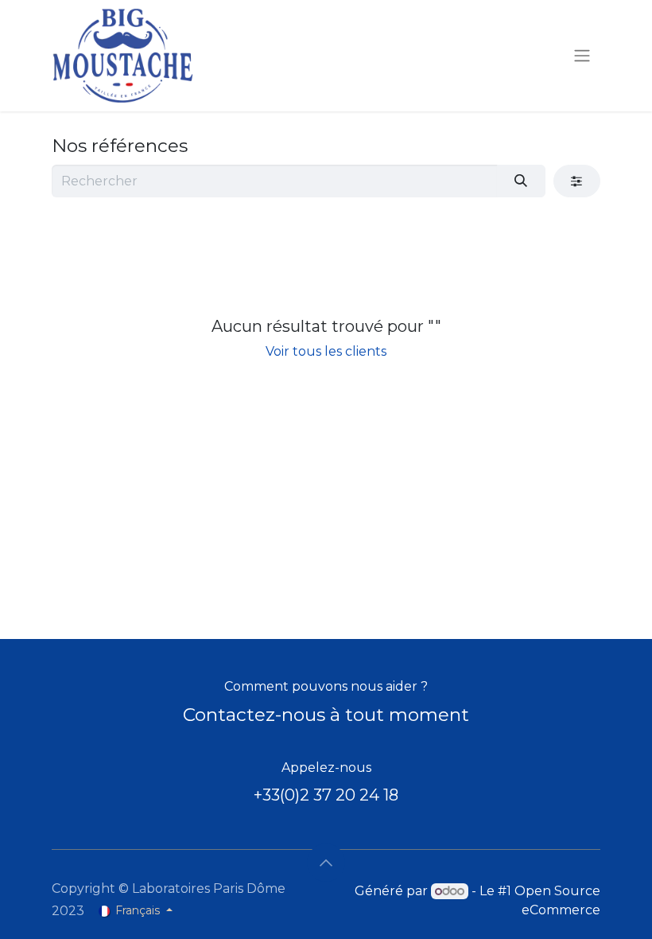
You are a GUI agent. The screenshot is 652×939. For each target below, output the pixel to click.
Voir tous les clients (326, 351)
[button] (326, 863)
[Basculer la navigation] (582, 56)
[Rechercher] (521, 181)
